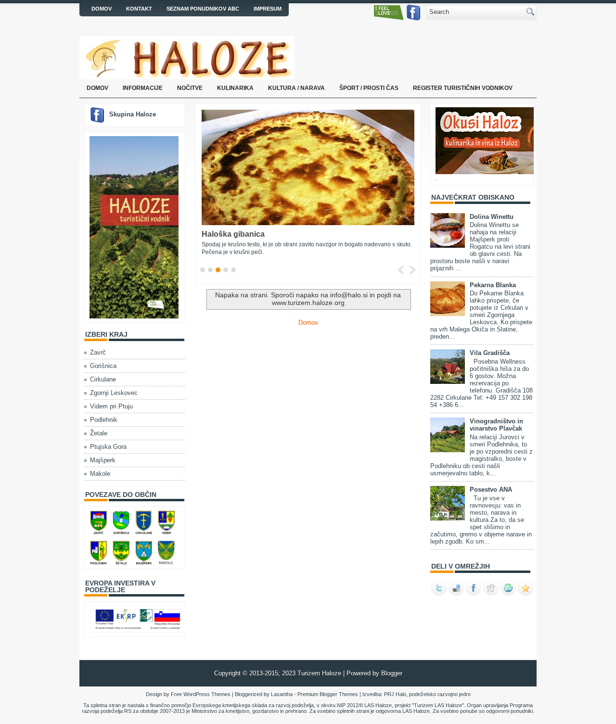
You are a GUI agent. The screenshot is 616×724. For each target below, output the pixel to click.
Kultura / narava (296, 88)
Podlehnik (103, 419)
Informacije (143, 88)
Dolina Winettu (491, 216)
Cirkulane (103, 379)
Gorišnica (103, 365)
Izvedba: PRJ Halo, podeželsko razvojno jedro (308, 702)
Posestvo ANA (491, 489)
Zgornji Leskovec (114, 392)
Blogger (391, 673)
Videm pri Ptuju (111, 406)
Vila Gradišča (490, 352)
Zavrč (98, 352)
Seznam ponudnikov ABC (203, 9)
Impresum (268, 9)
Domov (101, 9)
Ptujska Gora (108, 446)
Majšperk (103, 460)
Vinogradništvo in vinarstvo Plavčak (496, 425)
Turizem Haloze (320, 673)
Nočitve (190, 88)
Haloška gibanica (233, 234)
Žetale (98, 433)
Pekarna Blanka (493, 285)
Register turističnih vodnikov (463, 88)
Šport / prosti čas (368, 88)
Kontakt (139, 9)
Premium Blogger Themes (327, 694)
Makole (100, 473)
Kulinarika (235, 88)
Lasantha (282, 694)
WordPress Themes (207, 694)
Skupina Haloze (132, 114)
